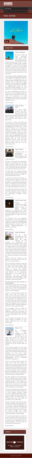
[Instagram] (5, 41)
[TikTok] (7, 41)
